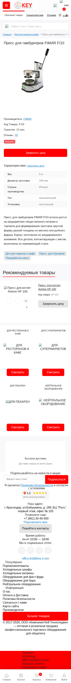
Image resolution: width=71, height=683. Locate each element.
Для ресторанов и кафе (26, 34)
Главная (7, 34)
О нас (6, 591)
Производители (13, 609)
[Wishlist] (17, 301)
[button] (64, 676)
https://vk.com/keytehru (30, 550)
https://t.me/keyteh (21, 550)
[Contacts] (55, 5)
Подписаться (57, 479)
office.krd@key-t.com (35, 558)
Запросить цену (36, 152)
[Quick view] (9, 301)
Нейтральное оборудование (22, 584)
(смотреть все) (35, 165)
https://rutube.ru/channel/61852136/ (48, 550)
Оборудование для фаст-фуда (23, 576)
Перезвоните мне (36, 522)
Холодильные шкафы (17, 569)
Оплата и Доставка (15, 595)
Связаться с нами (15, 602)
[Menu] (6, 5)
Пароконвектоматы (16, 565)
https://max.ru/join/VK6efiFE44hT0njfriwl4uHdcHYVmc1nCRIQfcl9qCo (39, 550)
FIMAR (27, 118)
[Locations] (44, 5)
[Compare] (26, 301)
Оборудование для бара (19, 580)
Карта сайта (11, 606)
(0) (16, 135)
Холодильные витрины (18, 573)
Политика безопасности (37, 485)
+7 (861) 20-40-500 (36, 518)
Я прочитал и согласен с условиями (36, 487)
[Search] (7, 26)
